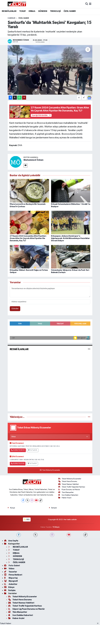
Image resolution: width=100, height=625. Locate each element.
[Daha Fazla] (24, 98)
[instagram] (52, 535)
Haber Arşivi (66, 498)
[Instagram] (32, 500)
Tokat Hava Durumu (69, 481)
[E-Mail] (26, 166)
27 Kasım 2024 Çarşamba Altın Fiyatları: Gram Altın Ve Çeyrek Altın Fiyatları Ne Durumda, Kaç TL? (28, 238)
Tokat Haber (5, 623)
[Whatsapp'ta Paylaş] (19, 98)
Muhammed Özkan (33, 160)
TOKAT (22, 11)
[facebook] (19, 535)
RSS (28, 519)
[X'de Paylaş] (15, 98)
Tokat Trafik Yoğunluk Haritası (73, 487)
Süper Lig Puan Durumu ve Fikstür (28, 609)
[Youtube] (36, 500)
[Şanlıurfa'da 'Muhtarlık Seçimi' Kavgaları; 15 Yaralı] (50, 70)
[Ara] (86, 4)
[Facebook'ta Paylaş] (10, 98)
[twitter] (35, 535)
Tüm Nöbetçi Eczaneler (51, 470)
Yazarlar (12, 572)
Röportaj (12, 578)
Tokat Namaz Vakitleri (70, 484)
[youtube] (69, 535)
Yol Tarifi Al (33, 450)
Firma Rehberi (15, 575)
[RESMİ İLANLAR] (89, 349)
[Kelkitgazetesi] (17, 4)
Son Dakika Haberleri (70, 495)
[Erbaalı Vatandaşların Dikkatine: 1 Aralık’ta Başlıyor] (70, 191)
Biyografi (13, 581)
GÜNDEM (42, 11)
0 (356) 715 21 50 (18, 463)
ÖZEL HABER (70, 11)
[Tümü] (89, 417)
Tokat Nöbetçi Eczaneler (71, 479)
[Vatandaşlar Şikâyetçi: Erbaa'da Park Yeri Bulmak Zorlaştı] (70, 257)
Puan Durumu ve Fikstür (71, 489)
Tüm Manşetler (68, 492)
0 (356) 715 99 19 (19, 450)
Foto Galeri (14, 565)
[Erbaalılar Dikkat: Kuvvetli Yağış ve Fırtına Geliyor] (29, 257)
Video (11, 569)
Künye (12, 508)
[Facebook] (23, 500)
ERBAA (32, 11)
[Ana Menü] (90, 4)
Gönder (15, 309)
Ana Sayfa (13, 541)
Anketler (12, 584)
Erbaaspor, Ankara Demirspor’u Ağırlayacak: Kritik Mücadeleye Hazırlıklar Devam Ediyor (70, 238)
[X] (27, 500)
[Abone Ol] (89, 98)
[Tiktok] (41, 500)
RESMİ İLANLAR (9, 11)
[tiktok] (85, 535)
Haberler (11, 18)
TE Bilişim (56, 527)
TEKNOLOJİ (55, 11)
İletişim (54, 508)
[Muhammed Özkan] (15, 162)
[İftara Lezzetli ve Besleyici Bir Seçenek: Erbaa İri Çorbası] (29, 191)
